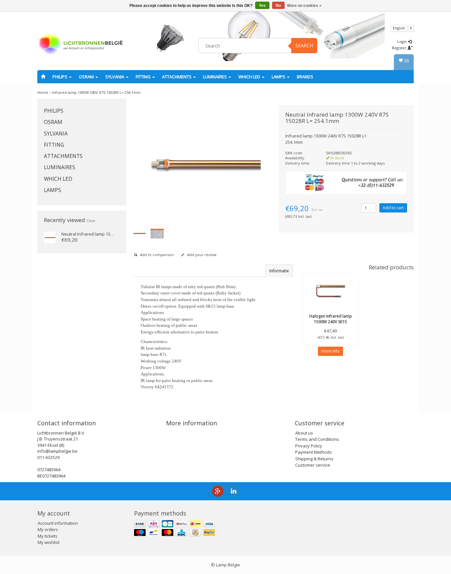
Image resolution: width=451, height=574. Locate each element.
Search (304, 45)
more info (330, 351)
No (278, 5)
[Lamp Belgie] (80, 44)
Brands (305, 77)
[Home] (43, 76)
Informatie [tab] (279, 271)
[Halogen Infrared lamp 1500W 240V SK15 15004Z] (330, 290)
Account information (58, 523)
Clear (91, 220)
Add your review (201, 254)
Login (402, 41)
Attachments (177, 77)
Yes (262, 5)
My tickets (47, 536)
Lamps (279, 77)
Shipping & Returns (314, 459)
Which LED (249, 77)
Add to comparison (156, 254)
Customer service (312, 465)
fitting (144, 77)
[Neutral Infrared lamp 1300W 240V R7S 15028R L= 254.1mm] (49, 237)
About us (304, 433)
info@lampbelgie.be (57, 451)
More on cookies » (304, 5)
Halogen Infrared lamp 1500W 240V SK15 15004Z (330, 321)
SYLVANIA (115, 77)
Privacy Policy (308, 446)
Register (399, 47)
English (399, 27)
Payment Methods (313, 452)
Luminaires (215, 77)
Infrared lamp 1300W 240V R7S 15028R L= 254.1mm (96, 92)
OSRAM (87, 77)
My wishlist (48, 542)
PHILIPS (60, 77)
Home (42, 92)
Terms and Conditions (317, 439)
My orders (48, 529)
